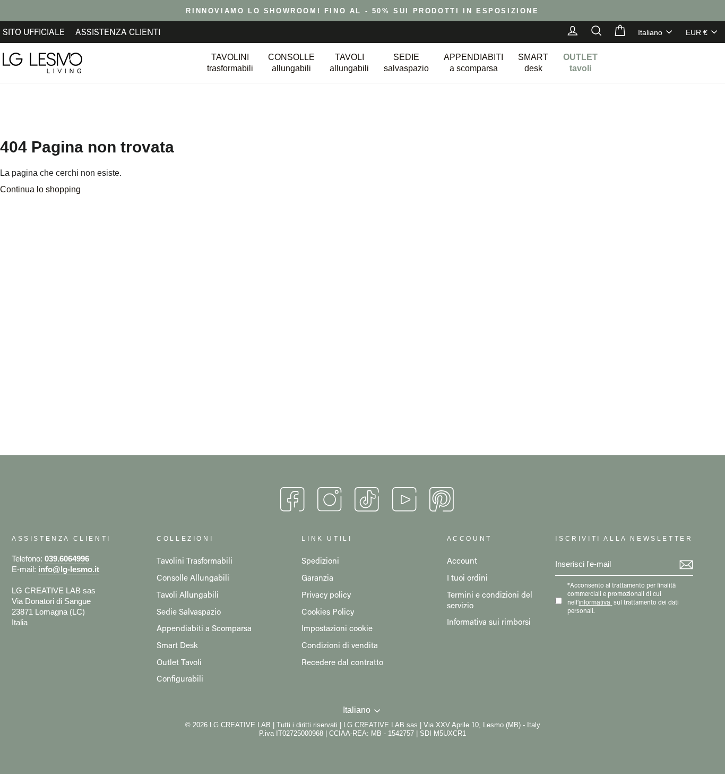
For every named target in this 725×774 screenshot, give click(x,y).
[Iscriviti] (686, 564)
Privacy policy (326, 594)
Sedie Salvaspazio (189, 611)
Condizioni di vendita (339, 645)
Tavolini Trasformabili (194, 560)
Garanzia (317, 577)
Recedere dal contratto (342, 662)
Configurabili (180, 678)
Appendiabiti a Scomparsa (204, 628)
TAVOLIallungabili (349, 63)
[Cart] (614, 32)
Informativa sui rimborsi (489, 621)
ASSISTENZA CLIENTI (117, 31)
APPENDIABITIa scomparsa (473, 63)
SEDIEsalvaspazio (406, 63)
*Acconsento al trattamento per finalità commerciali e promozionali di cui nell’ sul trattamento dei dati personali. (623, 598)
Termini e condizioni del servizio (489, 599)
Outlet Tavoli (179, 662)
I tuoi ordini (467, 577)
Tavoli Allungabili (188, 594)
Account (462, 560)
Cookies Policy (327, 611)
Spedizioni (320, 560)
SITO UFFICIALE (34, 31)
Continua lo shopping (40, 189)
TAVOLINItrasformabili (230, 63)
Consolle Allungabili (193, 577)
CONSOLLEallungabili (291, 63)
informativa (594, 602)
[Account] (567, 32)
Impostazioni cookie (337, 628)
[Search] (591, 32)
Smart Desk (177, 645)
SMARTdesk (533, 63)
